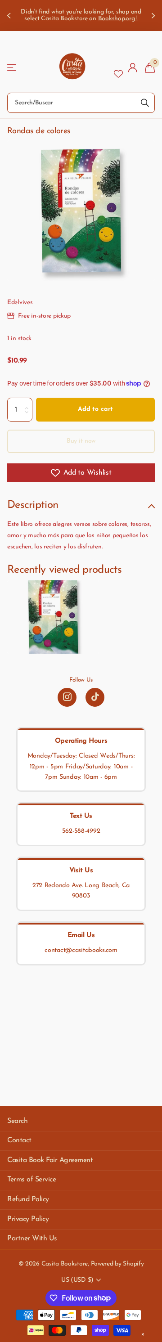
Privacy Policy (28, 1219)
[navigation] (10, 15)
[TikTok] (95, 697)
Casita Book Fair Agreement (50, 1160)
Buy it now (81, 441)
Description (32, 505)
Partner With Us (32, 1238)
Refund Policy (28, 1199)
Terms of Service (31, 1179)
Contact (19, 1140)
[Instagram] (67, 697)
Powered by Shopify (117, 1264)
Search (17, 1121)
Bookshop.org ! (118, 18)
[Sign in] (133, 67)
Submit (145, 103)
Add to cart (95, 409)
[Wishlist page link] (118, 67)
